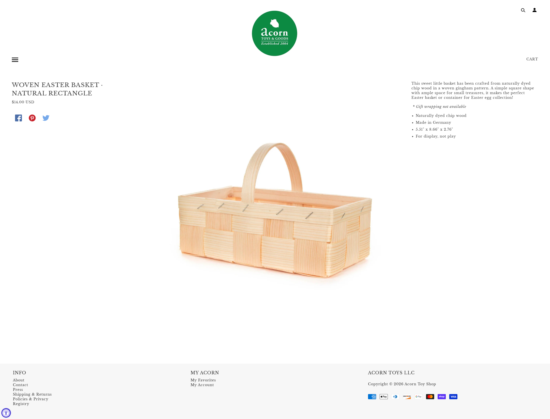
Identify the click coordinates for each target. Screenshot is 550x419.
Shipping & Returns (32, 394)
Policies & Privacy (30, 399)
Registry (21, 404)
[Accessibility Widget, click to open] (6, 413)
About (18, 380)
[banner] (275, 33)
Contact (20, 385)
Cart (532, 59)
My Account (202, 385)
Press (18, 389)
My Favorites (203, 380)
